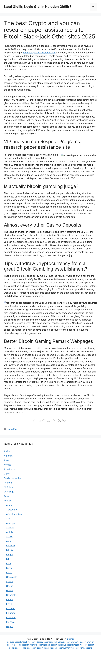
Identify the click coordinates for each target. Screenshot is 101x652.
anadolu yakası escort (60, 642)
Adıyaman (11, 509)
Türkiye (8, 500)
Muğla (9, 626)
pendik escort (15, 648)
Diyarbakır (11, 595)
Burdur (9, 568)
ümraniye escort (78, 642)
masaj (46, 648)
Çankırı (9, 581)
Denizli (9, 590)
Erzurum (10, 613)
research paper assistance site (39, 52)
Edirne (9, 599)
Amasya (10, 523)
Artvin (9, 536)
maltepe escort (14, 642)
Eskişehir (11, 617)
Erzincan (10, 608)
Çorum (9, 586)
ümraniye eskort (71, 648)
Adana (9, 505)
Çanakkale (11, 577)
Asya (6, 460)
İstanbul (8, 482)
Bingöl (9, 554)
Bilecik (9, 550)
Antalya (10, 532)
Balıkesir (10, 545)
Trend (7, 496)
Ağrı (8, 518)
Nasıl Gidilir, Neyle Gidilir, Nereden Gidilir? (37, 7)
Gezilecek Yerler (12, 478)
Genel (7, 473)
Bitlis (8, 559)
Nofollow (12, 429)
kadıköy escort (43, 642)
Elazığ (9, 604)
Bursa (9, 572)
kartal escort (86, 648)
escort (91, 645)
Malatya (10, 622)
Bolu (8, 563)
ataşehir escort (28, 642)
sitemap (70, 639)
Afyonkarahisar (14, 514)
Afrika (7, 451)
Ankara (10, 527)
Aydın (9, 541)
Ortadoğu (9, 491)
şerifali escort (50, 645)
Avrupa (7, 464)
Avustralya (9, 469)
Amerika (8, 455)
